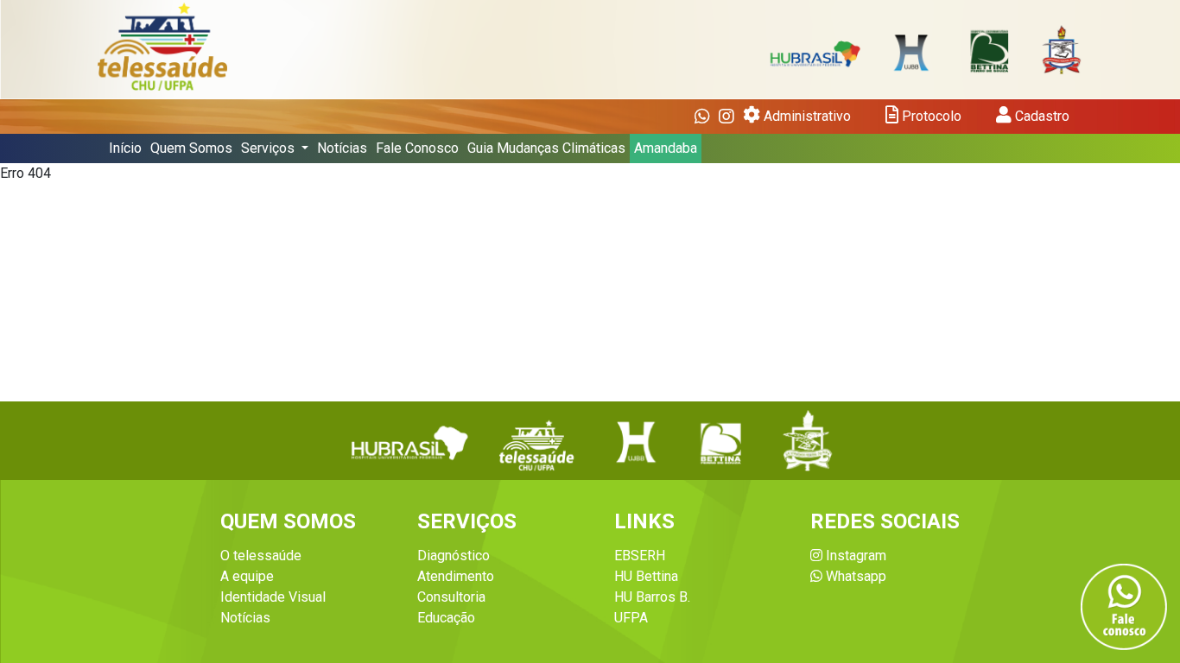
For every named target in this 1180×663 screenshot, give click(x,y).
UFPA (631, 617)
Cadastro (1040, 116)
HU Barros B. (652, 597)
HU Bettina (646, 576)
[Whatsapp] (702, 116)
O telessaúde (260, 555)
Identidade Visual (273, 597)
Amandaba (665, 148)
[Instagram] (726, 116)
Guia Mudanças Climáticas (546, 148)
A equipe (247, 576)
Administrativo (805, 116)
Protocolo (929, 116)
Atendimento (455, 576)
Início (125, 148)
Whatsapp (854, 576)
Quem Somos (191, 148)
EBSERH (639, 555)
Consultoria (451, 597)
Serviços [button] (269, 148)
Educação (446, 617)
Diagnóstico (453, 555)
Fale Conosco (417, 148)
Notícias (342, 148)
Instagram (854, 555)
